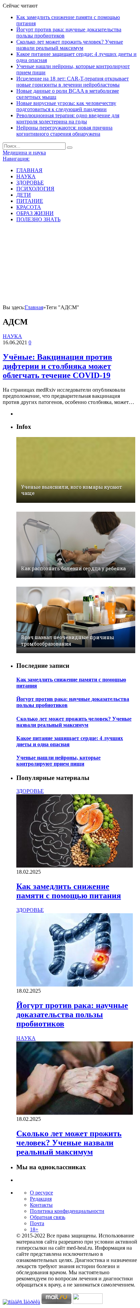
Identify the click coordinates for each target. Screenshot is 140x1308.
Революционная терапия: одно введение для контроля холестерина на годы (67, 118)
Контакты (41, 1205)
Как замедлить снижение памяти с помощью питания (68, 891)
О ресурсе (41, 1193)
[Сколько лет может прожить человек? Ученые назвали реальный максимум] (74, 1113)
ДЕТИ (23, 195)
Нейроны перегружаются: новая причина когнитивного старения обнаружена (64, 131)
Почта (37, 1223)
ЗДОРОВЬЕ (30, 182)
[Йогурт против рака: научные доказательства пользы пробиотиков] (74, 985)
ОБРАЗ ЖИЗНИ (35, 213)
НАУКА (26, 176)
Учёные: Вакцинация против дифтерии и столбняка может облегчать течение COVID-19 (57, 366)
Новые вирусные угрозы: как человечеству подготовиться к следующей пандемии (66, 106)
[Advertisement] (70, 264)
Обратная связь (47, 1217)
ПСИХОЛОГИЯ (35, 189)
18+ (34, 1229)
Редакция (41, 1199)
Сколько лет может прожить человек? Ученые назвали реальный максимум (69, 45)
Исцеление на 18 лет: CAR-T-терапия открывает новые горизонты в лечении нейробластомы (72, 82)
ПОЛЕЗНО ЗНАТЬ (38, 219)
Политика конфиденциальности (67, 1211)
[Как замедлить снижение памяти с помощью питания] (74, 866)
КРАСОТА (28, 207)
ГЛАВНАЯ (29, 170)
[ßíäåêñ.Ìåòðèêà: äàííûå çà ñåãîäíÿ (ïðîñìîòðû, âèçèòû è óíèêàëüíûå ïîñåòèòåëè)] (21, 1302)
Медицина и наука (24, 152)
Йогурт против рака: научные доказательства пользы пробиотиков (72, 1014)
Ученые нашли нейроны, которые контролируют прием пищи (58, 761)
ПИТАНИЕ (29, 201)
